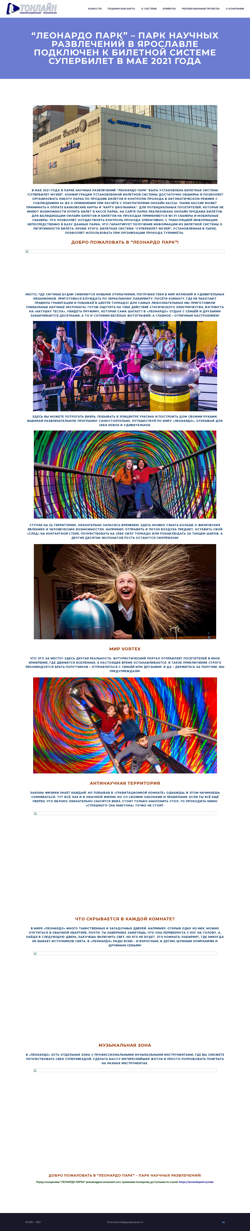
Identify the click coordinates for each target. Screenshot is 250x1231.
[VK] (223, 1222)
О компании (235, 8)
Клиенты (169, 8)
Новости (95, 8)
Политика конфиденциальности (125, 1222)
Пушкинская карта (121, 8)
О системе (149, 8)
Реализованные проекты (201, 8)
